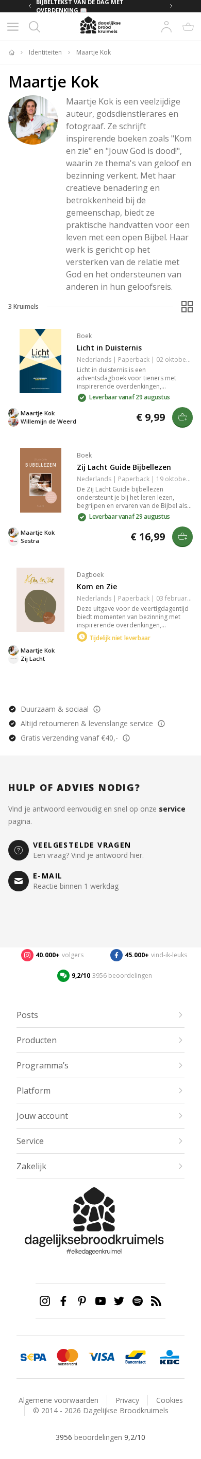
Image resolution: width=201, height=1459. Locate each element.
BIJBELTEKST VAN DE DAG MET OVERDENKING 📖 (80, 6)
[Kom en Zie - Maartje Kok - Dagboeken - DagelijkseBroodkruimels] (40, 600)
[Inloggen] (166, 27)
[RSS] (156, 1301)
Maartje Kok (93, 52)
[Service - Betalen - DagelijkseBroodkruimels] (33, 1357)
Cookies (169, 1400)
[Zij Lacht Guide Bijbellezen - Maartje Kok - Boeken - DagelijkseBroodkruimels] (40, 480)
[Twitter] (119, 1301)
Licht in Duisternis (109, 348)
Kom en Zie (97, 586)
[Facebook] (63, 1301)
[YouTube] (100, 1301)
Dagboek (90, 574)
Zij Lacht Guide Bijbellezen (124, 467)
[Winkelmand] (188, 27)
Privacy (127, 1400)
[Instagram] (45, 1301)
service (172, 809)
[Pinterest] (82, 1301)
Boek (84, 335)
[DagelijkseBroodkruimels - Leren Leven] (11, 52)
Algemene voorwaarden (58, 1400)
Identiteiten (45, 52)
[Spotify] (137, 1301)
